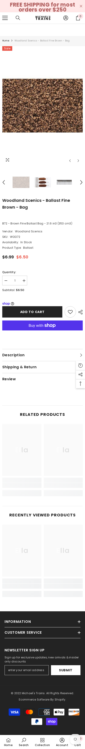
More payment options (42, 332)
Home (5, 40)
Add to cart (32, 312)
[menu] (5, 18)
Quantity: (9, 272)
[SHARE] (79, 312)
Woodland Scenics (29, 231)
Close (81, 6)
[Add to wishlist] (70, 312)
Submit (66, 670)
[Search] (18, 18)
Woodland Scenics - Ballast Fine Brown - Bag (36, 203)
